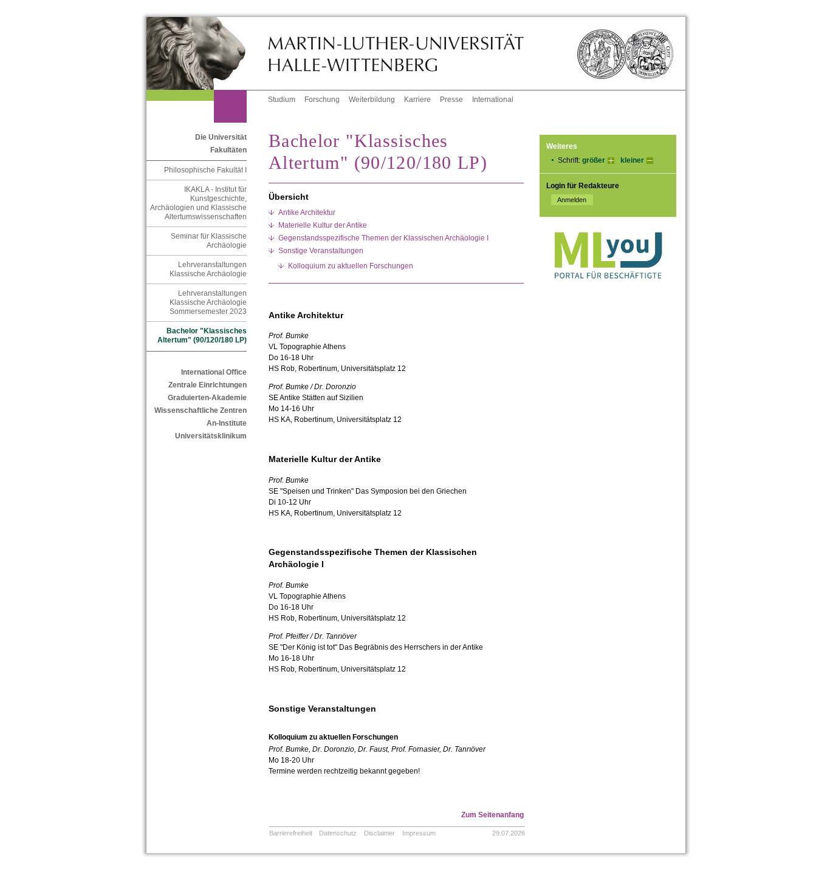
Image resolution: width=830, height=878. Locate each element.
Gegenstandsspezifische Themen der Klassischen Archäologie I (383, 238)
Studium (281, 99)
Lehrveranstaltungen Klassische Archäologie (208, 269)
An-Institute (227, 423)
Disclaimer (379, 833)
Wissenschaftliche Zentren (200, 410)
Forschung (322, 99)
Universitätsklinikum (211, 436)
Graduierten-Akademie (207, 397)
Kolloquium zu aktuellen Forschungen (350, 266)
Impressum (419, 833)
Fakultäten (228, 150)
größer (593, 160)
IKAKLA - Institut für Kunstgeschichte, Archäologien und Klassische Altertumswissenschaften (198, 203)
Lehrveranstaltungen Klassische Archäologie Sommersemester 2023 (208, 302)
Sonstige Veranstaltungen (320, 251)
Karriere (417, 99)
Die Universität (221, 137)
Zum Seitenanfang (492, 815)
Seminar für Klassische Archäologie (209, 241)
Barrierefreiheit (290, 833)
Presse (451, 99)
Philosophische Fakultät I (205, 170)
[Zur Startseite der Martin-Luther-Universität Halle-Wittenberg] (207, 53)
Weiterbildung (372, 99)
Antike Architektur (306, 212)
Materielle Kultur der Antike (322, 225)
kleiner (632, 160)
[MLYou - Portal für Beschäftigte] (608, 291)
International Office (214, 372)
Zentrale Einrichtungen (207, 385)
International (492, 99)
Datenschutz (338, 833)
